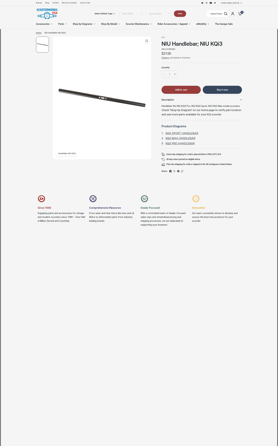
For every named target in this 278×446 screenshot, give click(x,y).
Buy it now (222, 89)
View (180, 13)
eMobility (201, 24)
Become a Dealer (69, 3)
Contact (55, 3)
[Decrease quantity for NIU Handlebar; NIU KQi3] (164, 74)
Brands (39, 3)
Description (168, 99)
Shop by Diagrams (82, 24)
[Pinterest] (215, 3)
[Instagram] (206, 3)
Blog (47, 3)
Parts (61, 24)
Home (38, 33)
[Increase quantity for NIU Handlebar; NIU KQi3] (174, 74)
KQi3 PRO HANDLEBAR (180, 143)
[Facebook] (202, 3)
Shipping (165, 58)
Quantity (165, 67)
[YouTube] (211, 3)
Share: (164, 171)
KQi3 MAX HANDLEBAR (180, 138)
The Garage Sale (224, 24)
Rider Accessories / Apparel (173, 24)
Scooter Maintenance (137, 24)
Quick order (85, 3)
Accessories (43, 24)
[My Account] (232, 13)
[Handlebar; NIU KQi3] (146, 40)
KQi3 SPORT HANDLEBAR (182, 133)
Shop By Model (109, 24)
